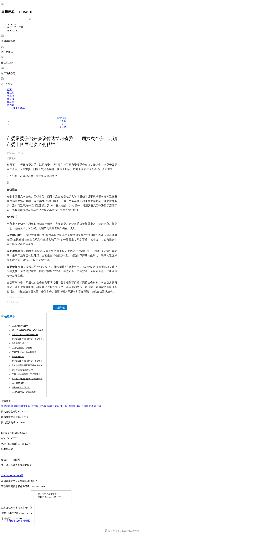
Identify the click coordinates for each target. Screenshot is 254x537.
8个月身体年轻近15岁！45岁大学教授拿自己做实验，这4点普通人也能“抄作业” (29, 330)
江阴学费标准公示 (20, 326)
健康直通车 (19, 108)
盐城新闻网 (7, 406)
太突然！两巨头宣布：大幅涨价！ (27, 379)
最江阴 (10, 92)
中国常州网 (74, 406)
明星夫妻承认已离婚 (21, 387)
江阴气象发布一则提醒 (22, 348)
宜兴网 (43, 406)
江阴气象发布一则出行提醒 (24, 392)
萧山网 (63, 406)
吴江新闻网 (53, 406)
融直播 (10, 95)
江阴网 (62, 121)
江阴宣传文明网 (22, 406)
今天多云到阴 (18, 357)
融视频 (10, 105)
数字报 (10, 99)
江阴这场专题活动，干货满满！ (26, 374)
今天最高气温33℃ (20, 343)
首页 (9, 89)
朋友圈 (10, 102)
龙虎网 (35, 406)
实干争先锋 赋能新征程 (22, 370)
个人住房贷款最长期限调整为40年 (27, 365)
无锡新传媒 (87, 406)
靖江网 (97, 406)
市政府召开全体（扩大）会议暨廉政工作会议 (29, 339)
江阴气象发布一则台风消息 (24, 352)
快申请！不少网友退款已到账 (25, 335)
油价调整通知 (18, 383)
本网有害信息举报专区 (18, 520)
